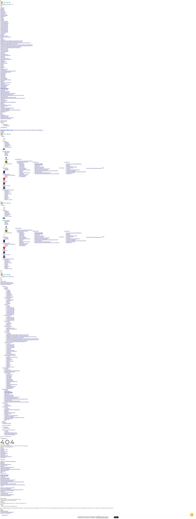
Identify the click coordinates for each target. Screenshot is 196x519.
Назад (7, 287)
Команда (2, 462)
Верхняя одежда (10, 327)
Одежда (2, 448)
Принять (116, 517)
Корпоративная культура (5, 464)
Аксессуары (9, 323)
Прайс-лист (2, 476)
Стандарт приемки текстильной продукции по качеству (12, 484)
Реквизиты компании (5, 468)
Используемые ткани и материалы (7, 479)
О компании (7, 408)
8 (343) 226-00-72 (7, 117)
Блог (1, 472)
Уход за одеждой (4, 482)
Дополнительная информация (7, 467)
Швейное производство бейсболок (8, 461)
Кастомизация (7, 369)
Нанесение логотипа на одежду (7, 490)
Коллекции (2, 491)
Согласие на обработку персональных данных (10, 469)
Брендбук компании (4, 478)
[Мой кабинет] (0, 277)
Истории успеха (3, 465)
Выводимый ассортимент (12, 357)
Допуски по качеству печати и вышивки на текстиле (11, 489)
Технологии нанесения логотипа (7, 487)
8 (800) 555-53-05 (4, 116)
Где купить (6, 404)
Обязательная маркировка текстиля (8, 483)
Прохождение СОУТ (4, 470)
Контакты (2, 466)
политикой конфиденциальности (102, 517)
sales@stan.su (40, 130)
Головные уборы (10, 299)
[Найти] (1, 6)
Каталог (6, 288)
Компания (2, 459)
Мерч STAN (2, 457)
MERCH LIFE (3, 471)
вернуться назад (4, 446)
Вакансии (2, 463)
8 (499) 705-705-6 (5, 118)
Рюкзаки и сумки (10, 344)
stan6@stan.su (4, 127)
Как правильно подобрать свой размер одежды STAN (12, 481)
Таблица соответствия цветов (6, 480)
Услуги (1, 485)
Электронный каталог (5, 477)
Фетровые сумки (10, 317)
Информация (7, 391)
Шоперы (8, 306)
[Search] (1, 270)
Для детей (9, 333)
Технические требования (5, 488)
